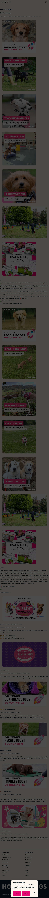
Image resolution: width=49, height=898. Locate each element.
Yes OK (16, 893)
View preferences (33, 893)
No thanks (26, 893)
